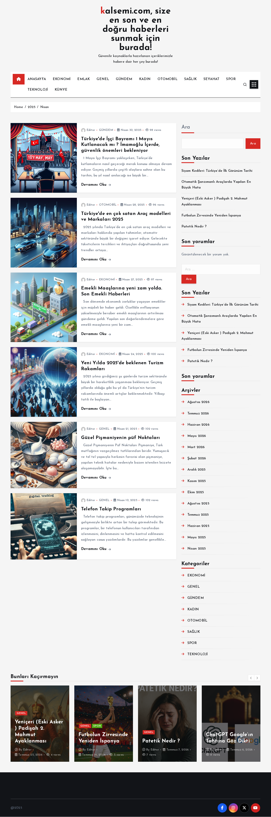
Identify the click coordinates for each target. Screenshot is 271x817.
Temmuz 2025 (198, 515)
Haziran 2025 (198, 526)
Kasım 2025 (196, 481)
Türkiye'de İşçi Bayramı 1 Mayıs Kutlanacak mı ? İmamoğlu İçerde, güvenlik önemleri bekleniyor (120, 145)
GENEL (103, 79)
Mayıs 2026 (196, 436)
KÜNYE (61, 89)
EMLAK (83, 79)
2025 (32, 107)
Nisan (44, 107)
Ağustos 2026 (198, 402)
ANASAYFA (37, 79)
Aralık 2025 (196, 469)
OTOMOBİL (167, 79)
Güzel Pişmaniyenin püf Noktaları (120, 437)
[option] (40, 723)
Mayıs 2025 (196, 537)
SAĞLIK (190, 79)
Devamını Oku (94, 185)
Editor (91, 130)
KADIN (145, 79)
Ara (185, 127)
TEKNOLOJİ (38, 89)
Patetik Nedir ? (193, 226)
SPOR (231, 79)
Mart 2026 (196, 447)
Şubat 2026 (196, 458)
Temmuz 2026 (198, 413)
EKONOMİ (62, 79)
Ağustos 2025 (198, 503)
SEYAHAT (211, 79)
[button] (251, 678)
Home (18, 107)
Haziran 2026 (198, 425)
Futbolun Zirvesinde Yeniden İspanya (211, 215)
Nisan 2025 (196, 548)
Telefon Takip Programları (111, 509)
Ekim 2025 (195, 492)
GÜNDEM (124, 79)
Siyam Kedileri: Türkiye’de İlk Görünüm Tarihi (216, 171)
